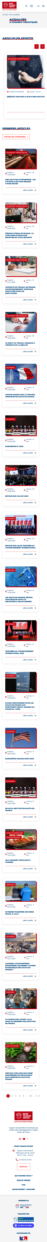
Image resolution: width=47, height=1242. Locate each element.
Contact (23, 1167)
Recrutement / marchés (23, 1189)
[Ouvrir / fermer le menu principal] (43, 6)
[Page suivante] (36, 1096)
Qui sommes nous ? (23, 1176)
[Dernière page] (39, 1096)
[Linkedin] (20, 1139)
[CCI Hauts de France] (23, 1225)
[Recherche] (26, 6)
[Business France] (23, 1238)
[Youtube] (24, 1139)
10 (30, 1096)
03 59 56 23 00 (25, 1160)
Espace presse (23, 1180)
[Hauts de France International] (23, 1206)
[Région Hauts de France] (23, 1219)
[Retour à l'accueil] (9, 6)
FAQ (23, 1185)
